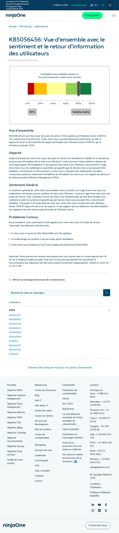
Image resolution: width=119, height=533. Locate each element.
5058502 (13, 341)
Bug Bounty (68, 409)
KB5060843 (15, 319)
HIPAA (65, 398)
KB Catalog (25, 26)
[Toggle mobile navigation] (114, 15)
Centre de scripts (43, 410)
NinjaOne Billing (14, 427)
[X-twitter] (106, 510)
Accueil (12, 26)
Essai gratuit (92, 15)
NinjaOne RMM (14, 390)
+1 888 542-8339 (60, 5)
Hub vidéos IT (41, 405)
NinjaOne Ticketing (16, 432)
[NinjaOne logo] (16, 15)
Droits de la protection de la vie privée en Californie (72, 446)
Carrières (39, 475)
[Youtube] (99, 505)
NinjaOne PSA (14, 422)
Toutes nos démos (44, 416)
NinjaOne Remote (16, 412)
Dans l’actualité (42, 470)
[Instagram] (93, 510)
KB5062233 (15, 328)
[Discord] (99, 510)
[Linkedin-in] (93, 505)
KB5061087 (15, 345)
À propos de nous (43, 450)
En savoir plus (40, 5)
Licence (39, 481)
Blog (37, 395)
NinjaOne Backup (15, 446)
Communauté (41, 460)
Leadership (40, 455)
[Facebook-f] (106, 505)
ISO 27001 (67, 403)
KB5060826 (15, 336)
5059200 (13, 354)
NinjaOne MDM (14, 417)
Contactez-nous (78, 5)
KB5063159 (15, 349)
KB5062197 (15, 315)
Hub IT (38, 400)
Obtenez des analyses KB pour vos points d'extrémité (59, 367)
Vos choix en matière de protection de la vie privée (72, 458)
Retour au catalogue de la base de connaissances (39, 279)
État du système (43, 429)
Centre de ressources (45, 390)
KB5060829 (15, 332)
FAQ (37, 465)
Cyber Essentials (70, 429)
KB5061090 (15, 324)
